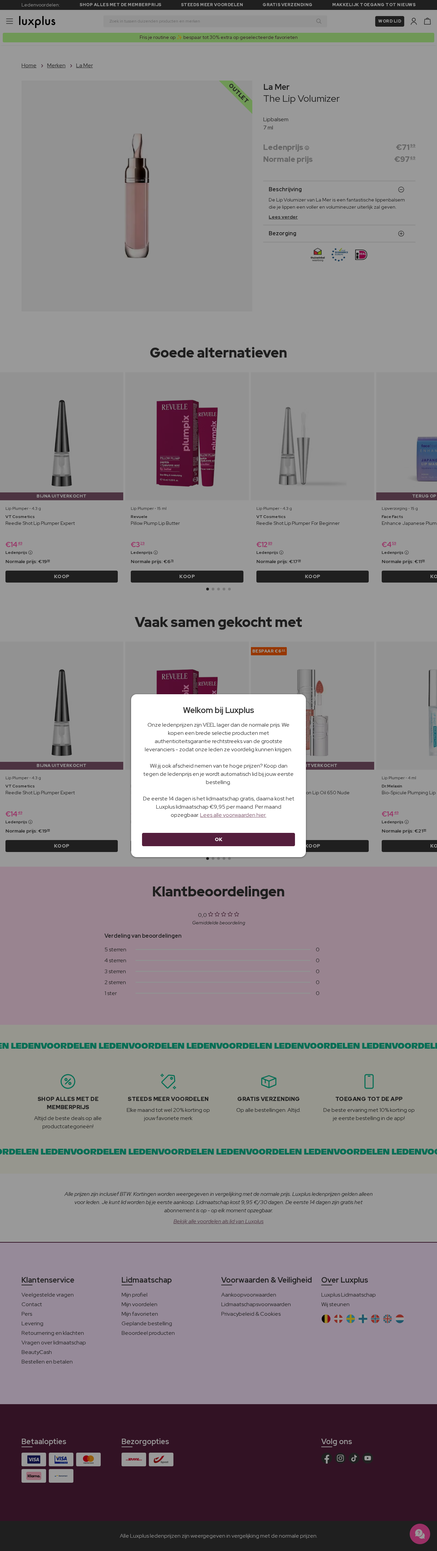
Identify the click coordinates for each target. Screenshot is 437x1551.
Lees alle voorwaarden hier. (233, 815)
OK (219, 839)
